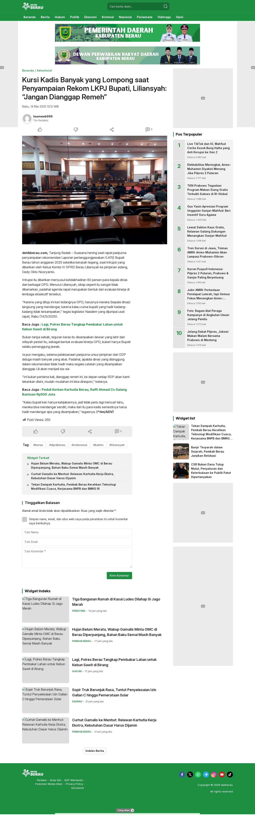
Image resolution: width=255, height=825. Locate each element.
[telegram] (206, 774)
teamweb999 (43, 116)
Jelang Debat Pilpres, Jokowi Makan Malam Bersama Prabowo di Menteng (208, 336)
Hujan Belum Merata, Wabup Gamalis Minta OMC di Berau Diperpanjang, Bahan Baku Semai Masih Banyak (71, 465)
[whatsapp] (198, 774)
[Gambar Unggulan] (94, 190)
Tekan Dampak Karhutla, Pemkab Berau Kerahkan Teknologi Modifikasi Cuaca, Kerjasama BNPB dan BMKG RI (73, 486)
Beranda (28, 70)
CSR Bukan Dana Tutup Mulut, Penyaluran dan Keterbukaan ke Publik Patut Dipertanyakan (211, 471)
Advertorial (44, 70)
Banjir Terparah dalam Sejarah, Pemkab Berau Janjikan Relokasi (207, 451)
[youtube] (222, 774)
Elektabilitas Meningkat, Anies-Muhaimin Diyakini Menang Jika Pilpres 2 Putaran (209, 169)
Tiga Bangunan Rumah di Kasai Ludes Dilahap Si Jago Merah (116, 602)
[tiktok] (230, 774)
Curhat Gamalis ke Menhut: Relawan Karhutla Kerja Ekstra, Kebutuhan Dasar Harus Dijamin (72, 476)
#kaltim (98, 445)
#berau (38, 445)
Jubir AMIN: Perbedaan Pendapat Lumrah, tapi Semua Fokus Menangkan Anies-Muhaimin (208, 296)
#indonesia (79, 445)
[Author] (27, 118)
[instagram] (214, 774)
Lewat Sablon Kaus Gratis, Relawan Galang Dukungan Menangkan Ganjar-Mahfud (207, 231)
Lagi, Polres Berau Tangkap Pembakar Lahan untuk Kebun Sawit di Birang (114, 662)
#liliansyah (117, 445)
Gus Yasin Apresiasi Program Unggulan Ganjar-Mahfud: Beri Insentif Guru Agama (208, 210)
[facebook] (182, 774)
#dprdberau (57, 445)
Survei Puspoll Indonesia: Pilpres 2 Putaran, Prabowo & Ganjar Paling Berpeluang (208, 273)
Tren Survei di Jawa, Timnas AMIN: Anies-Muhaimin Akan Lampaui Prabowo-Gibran (207, 252)
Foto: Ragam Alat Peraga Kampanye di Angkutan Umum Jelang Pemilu (208, 315)
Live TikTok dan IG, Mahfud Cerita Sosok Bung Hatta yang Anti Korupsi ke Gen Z (208, 148)
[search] (166, 6)
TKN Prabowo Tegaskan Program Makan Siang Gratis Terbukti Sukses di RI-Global (207, 190)
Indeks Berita (94, 750)
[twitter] (190, 774)
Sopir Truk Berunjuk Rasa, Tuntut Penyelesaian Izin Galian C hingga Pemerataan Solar (114, 692)
